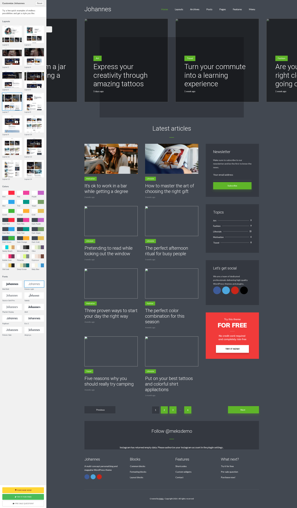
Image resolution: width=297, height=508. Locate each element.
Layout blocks (136, 477)
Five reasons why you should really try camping (109, 381)
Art (97, 58)
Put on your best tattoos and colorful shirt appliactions (169, 384)
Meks (161, 498)
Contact (179, 477)
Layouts (179, 9)
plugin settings (215, 447)
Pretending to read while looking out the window (108, 250)
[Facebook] (217, 290)
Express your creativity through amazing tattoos (120, 75)
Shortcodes (181, 466)
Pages (222, 9)
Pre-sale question (229, 471)
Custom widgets (183, 471)
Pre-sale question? (24, 503)
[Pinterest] (235, 290)
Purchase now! (228, 477)
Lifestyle (150, 179)
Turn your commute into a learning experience (215, 75)
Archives (194, 9)
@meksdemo (179, 431)
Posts (209, 9)
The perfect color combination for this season (165, 316)
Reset (39, 3)
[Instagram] (244, 290)
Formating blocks (138, 471)
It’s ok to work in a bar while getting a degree (106, 188)
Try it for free (227, 466)
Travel (190, 58)
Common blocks (137, 466)
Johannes (97, 9)
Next (243, 409)
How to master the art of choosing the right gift (169, 188)
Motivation (90, 179)
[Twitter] (226, 290)
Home (164, 9)
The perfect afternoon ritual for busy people (166, 250)
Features (237, 9)
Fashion (281, 58)
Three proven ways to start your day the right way (111, 313)
